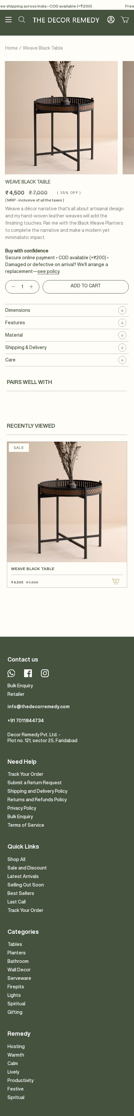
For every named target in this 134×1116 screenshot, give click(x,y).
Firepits (15, 986)
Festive (15, 1089)
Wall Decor (19, 969)
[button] (22, 19)
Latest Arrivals (23, 876)
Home (11, 48)
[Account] (111, 19)
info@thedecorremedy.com (38, 706)
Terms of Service (25, 825)
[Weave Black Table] (67, 502)
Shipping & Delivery (26, 347)
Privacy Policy (21, 808)
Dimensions (17, 310)
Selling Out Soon (25, 885)
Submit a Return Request (34, 782)
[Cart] (125, 19)
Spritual (15, 1097)
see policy (48, 271)
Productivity (20, 1080)
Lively (13, 1072)
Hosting (16, 1046)
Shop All (16, 859)
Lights (14, 995)
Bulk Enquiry (20, 685)
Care (10, 360)
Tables (14, 944)
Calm (12, 1063)
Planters (16, 952)
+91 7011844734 (25, 720)
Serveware (19, 978)
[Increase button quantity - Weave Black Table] (32, 287)
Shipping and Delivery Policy (37, 791)
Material (14, 335)
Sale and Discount (27, 868)
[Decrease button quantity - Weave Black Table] (12, 287)
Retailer (15, 694)
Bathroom (18, 961)
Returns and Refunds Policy (37, 799)
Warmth (15, 1055)
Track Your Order (25, 774)
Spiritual (16, 1003)
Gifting (14, 1012)
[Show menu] (8, 19)
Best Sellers (20, 893)
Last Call (16, 902)
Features (15, 322)
